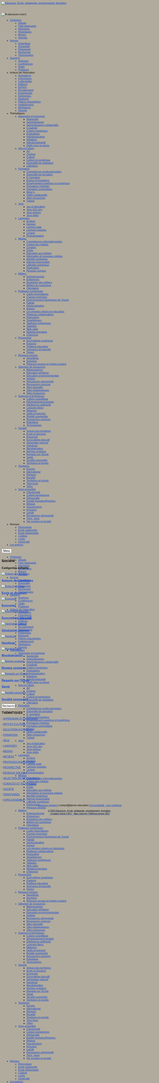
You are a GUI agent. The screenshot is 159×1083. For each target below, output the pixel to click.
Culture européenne (37, 1032)
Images (30, 845)
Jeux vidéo (32, 752)
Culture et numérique (38, 696)
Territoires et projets (37, 999)
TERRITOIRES (11, 794)
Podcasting (32, 854)
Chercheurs (24, 615)
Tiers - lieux (33, 1055)
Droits (29, 787)
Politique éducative (37, 883)
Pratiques (23, 606)
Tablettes (31, 863)
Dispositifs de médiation (39, 699)
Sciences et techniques (31, 932)
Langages (24, 755)
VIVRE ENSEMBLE (14, 799)
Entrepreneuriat (35, 813)
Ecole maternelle (27, 1067)
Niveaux (14, 1061)
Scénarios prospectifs (38, 886)
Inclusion (31, 1046)
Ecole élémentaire (28, 1069)
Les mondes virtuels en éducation (45, 848)
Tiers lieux (32, 1020)
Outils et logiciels (36, 950)
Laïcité (30, 1049)
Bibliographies (34, 906)
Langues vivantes (36, 766)
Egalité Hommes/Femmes (40, 1037)
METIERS (8, 756)
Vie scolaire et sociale (38, 1058)
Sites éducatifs (34, 924)
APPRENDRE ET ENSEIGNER (20, 718)
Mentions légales (47, 805)
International (33, 1008)
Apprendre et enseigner (31, 653)
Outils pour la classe (37, 682)
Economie (32, 973)
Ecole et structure (36, 970)
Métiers (22, 810)
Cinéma (30, 691)
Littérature (32, 702)
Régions (31, 1011)
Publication (32, 804)
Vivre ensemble (27, 1026)
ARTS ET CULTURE (14, 724)
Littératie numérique (37, 801)
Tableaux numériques (38, 860)
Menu (6, 550)
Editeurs (23, 621)
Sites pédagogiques (37, 927)
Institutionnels (26, 641)
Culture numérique (37, 667)
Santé (29, 994)
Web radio (32, 865)
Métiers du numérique (38, 822)
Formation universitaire (39, 726)
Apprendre (32, 656)
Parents (22, 647)
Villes (29, 1023)
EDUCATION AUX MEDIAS (18, 729)
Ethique (30, 1040)
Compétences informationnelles (44, 778)
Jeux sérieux (33, 749)
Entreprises (24, 632)
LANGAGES (10, 745)
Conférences (25, 600)
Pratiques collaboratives (40, 851)
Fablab (30, 839)
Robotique (32, 959)
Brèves (22, 571)
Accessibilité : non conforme (106, 805)
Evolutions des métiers (39, 819)
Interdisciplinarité (36, 679)
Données (31, 897)
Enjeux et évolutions (37, 717)
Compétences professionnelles (43, 708)
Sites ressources (35, 734)
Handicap (31, 982)
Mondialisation (34, 985)
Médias (22, 775)
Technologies (34, 962)
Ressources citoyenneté (40, 918)
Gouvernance (34, 1043)
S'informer (15, 557)
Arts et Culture (26, 685)
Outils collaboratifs (36, 731)
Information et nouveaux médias (44, 793)
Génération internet (37, 979)
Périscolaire (25, 1064)
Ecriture (30, 758)
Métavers (31, 947)
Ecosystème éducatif (38, 976)
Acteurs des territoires (38, 967)
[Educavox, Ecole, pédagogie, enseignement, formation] (34, 3)
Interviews (24, 565)
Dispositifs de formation (39, 711)
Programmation (35, 772)
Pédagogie (24, 586)
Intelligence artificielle (38, 941)
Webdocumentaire (36, 868)
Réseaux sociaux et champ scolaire (46, 900)
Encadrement (25, 626)
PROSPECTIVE (12, 767)
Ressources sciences (38, 921)
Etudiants (23, 635)
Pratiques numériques (30, 828)
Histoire (30, 915)
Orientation (32, 825)
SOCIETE (8, 789)
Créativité (31, 664)
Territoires (23, 1002)
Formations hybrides (37, 723)
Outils (21, 603)
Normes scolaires (36, 988)
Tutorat (30, 737)
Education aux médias (39, 790)
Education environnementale (42, 912)
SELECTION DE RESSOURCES (21, 778)
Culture (30, 694)
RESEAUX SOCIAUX (15, 772)
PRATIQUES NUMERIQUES (19, 762)
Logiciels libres (34, 944)
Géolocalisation (35, 842)
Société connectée (36, 997)
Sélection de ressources (31, 903)
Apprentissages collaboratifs (42, 661)
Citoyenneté (33, 1029)
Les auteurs (16, 1081)
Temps (30, 889)
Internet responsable (38, 798)
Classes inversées (36, 833)
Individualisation (35, 673)
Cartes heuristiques (37, 830)
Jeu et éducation (35, 743)
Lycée (21, 1075)
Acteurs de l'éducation (22, 609)
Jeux (21, 740)
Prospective (24, 874)
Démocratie (33, 1034)
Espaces (31, 880)
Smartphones (34, 857)
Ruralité (30, 1014)
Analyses (23, 597)
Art (28, 688)
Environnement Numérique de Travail (47, 836)
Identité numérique (37, 796)
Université (24, 1078)
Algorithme (32, 895)
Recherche (24, 589)
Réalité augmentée (37, 953)
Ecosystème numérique (39, 877)
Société (22, 965)
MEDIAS (8, 751)
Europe (30, 1005)
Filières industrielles (29, 638)
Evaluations (33, 670)
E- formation (33, 714)
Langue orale (34, 763)
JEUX (6, 740)
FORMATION (10, 735)
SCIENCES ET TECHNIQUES (20, 783)
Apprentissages (35, 659)
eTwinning (32, 871)
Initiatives (31, 676)
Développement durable (40, 938)
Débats (22, 559)
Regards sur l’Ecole (37, 991)
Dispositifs (24, 583)
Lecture (30, 769)
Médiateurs (24, 644)
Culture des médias (37, 781)
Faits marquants (27, 562)
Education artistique (37, 909)
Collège (22, 1072)
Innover (14, 577)
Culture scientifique (37, 935)
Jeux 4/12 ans (34, 746)
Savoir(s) (15, 594)
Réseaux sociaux (36, 807)
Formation (24, 705)
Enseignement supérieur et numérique (48, 720)
